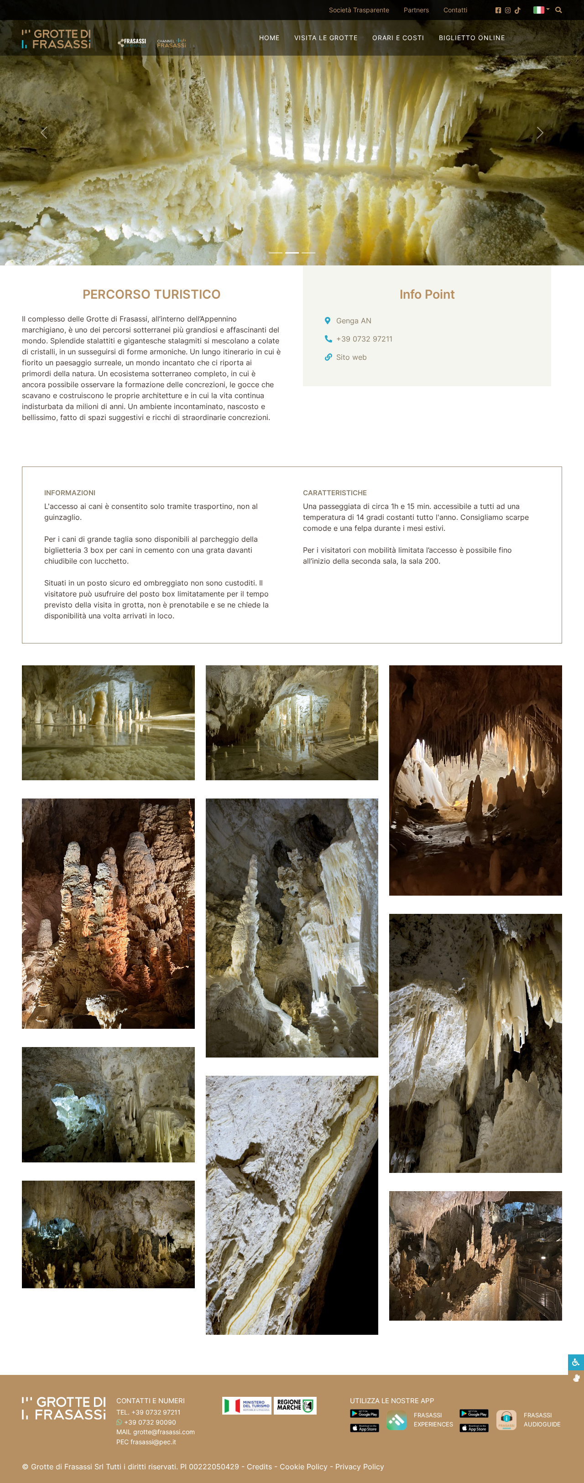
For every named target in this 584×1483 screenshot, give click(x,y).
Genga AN (353, 320)
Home (269, 37)
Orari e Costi (398, 37)
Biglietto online (472, 37)
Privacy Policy (359, 1466)
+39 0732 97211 (364, 338)
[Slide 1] (275, 253)
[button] (541, 9)
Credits (259, 1466)
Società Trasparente (362, 9)
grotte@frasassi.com (164, 1432)
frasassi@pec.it (153, 1442)
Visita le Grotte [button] (326, 37)
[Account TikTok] (518, 10)
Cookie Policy (304, 1466)
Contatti (455, 10)
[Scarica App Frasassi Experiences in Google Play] (364, 1412)
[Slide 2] (292, 253)
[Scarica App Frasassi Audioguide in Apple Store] (474, 1427)
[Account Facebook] (498, 10)
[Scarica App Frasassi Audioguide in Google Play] (474, 1412)
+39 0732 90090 (150, 1422)
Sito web (351, 357)
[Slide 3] (308, 253)
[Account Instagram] (508, 10)
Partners (416, 10)
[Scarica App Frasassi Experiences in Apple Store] (364, 1427)
